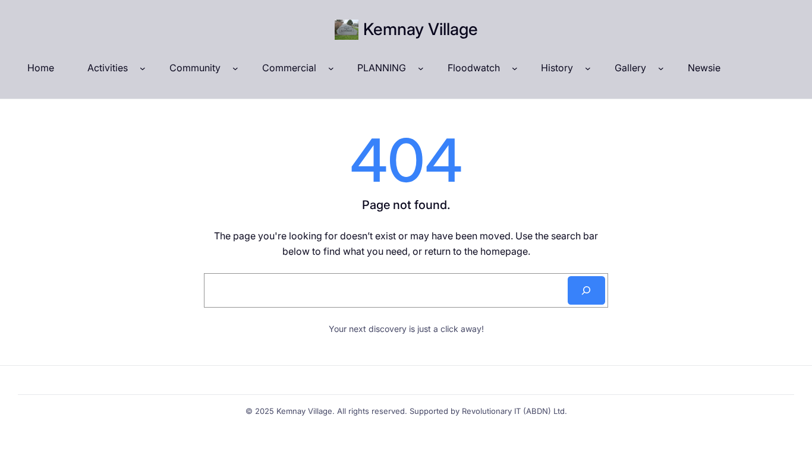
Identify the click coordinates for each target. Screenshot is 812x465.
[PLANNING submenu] (421, 68)
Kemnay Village (420, 29)
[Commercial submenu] (331, 68)
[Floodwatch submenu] (515, 68)
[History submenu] (588, 68)
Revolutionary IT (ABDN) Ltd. (514, 411)
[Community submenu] (235, 68)
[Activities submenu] (143, 68)
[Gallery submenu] (661, 68)
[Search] (586, 290)
